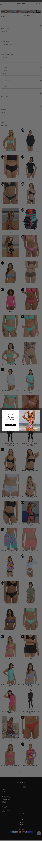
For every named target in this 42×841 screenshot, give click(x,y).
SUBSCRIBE (10, 424)
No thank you (10, 426)
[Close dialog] (39, 411)
